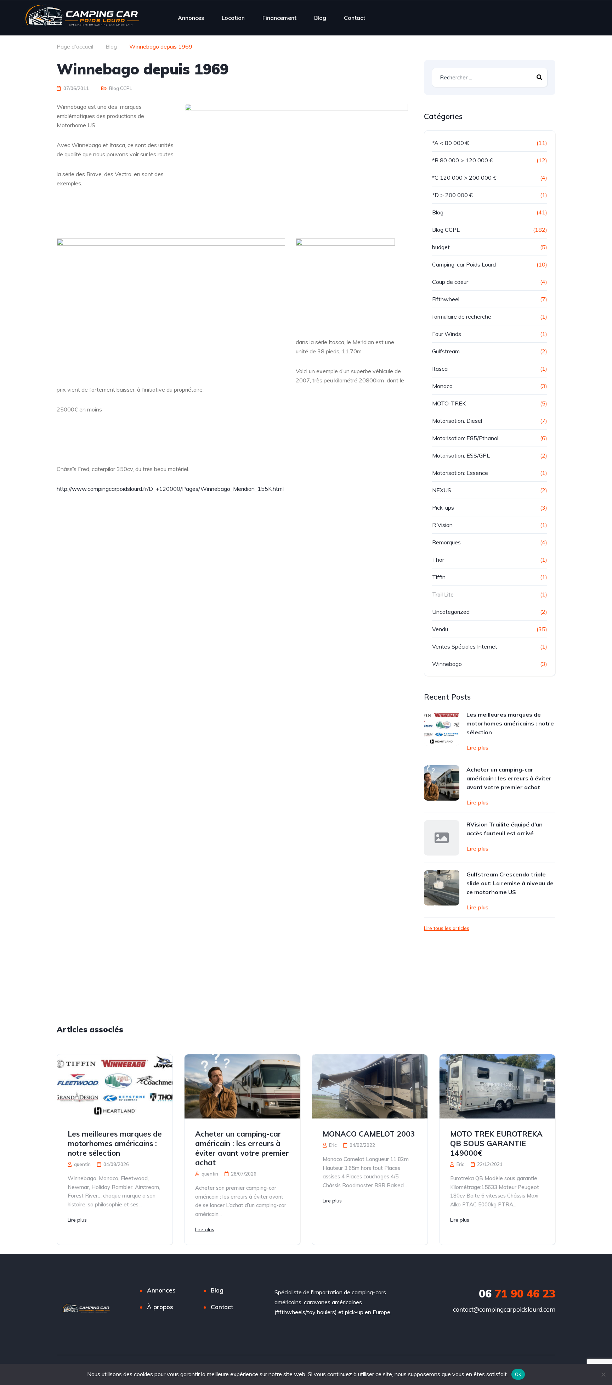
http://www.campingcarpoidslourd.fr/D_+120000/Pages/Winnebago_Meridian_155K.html (170, 488)
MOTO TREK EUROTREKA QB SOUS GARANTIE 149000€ (496, 1143)
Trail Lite (443, 594)
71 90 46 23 (517, 1293)
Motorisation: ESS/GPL (461, 455)
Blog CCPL (120, 88)
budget (441, 247)
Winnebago (447, 663)
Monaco (442, 385)
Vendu (440, 629)
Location (233, 17)
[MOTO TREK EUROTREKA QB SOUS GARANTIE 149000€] (497, 1086)
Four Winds (446, 333)
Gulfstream (446, 351)
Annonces (191, 17)
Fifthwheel (445, 299)
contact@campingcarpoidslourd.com (504, 1309)
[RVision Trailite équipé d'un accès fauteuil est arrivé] (441, 838)
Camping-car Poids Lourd (464, 264)
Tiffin (439, 577)
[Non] (603, 1374)
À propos (160, 1307)
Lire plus (477, 747)
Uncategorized (451, 611)
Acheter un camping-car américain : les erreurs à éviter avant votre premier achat (508, 778)
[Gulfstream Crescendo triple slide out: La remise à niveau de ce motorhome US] (441, 887)
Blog (320, 17)
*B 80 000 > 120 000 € (462, 160)
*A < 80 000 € (450, 142)
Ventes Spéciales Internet (464, 646)
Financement (279, 17)
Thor (438, 559)
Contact (354, 17)
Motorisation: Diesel (457, 420)
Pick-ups (443, 507)
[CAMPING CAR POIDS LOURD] (81, 17)
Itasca (440, 368)
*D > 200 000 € (452, 194)
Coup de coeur (450, 281)
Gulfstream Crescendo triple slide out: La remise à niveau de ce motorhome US (510, 883)
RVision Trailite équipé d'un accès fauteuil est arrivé (504, 829)
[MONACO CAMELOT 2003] (369, 1086)
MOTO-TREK (449, 403)
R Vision (442, 524)
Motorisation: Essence (460, 472)
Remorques (446, 542)
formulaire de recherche (461, 316)
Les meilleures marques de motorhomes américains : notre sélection (510, 723)
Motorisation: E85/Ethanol (465, 438)
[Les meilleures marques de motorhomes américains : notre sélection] (441, 728)
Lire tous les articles (446, 928)
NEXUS (441, 490)
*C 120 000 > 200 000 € (464, 177)
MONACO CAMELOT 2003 (369, 1133)
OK (518, 1374)
